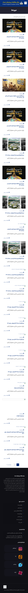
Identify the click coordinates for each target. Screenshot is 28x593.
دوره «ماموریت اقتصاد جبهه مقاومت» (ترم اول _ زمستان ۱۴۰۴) (15, 229)
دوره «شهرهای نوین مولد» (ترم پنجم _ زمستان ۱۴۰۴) (14, 155)
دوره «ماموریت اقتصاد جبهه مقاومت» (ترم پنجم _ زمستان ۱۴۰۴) (15, 37)
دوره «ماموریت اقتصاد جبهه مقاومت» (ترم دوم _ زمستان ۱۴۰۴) (15, 184)
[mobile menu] (25, 3)
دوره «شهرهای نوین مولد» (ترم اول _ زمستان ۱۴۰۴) (15, 291)
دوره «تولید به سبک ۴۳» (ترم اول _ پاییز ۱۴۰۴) (16, 372)
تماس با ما (20, 522)
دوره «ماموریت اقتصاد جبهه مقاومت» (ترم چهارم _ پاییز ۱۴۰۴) (14, 450)
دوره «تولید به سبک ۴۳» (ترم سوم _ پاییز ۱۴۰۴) (15, 339)
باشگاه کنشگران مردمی (18, 511)
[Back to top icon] (4, 586)
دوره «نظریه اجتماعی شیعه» (19, 388)
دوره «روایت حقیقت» (20, 416)
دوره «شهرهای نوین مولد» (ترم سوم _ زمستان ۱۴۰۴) (14, 258)
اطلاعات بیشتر (6, 45)
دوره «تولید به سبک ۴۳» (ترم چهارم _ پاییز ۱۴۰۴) (15, 323)
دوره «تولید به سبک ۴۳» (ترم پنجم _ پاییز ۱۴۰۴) (15, 307)
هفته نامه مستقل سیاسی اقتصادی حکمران (14, 533)
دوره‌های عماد (19, 514)
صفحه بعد (9, 465)
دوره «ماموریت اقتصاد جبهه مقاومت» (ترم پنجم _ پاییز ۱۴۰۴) (14, 432)
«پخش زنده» (20, 505)
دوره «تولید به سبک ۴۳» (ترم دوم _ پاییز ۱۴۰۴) (16, 355)
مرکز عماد (21, 34)
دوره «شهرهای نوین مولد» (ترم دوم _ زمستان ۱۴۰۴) (15, 275)
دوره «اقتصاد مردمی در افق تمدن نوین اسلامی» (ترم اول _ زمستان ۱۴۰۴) (14, 96)
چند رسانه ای (20, 516)
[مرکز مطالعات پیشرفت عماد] (14, 3)
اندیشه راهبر (20, 508)
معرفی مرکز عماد (19, 519)
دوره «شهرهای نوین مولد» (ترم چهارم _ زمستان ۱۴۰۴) (14, 213)
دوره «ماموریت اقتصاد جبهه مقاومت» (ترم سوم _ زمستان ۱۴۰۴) (15, 126)
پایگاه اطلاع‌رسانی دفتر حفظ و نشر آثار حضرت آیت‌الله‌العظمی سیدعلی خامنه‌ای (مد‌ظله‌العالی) (14, 536)
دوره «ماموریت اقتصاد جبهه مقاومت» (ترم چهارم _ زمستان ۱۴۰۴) (15, 67)
